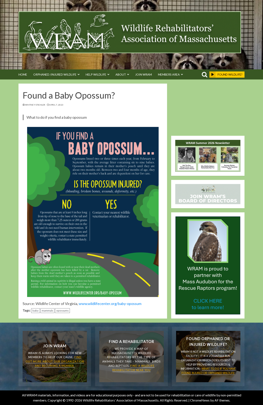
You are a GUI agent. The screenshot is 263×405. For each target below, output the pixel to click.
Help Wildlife (96, 74)
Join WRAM (143, 74)
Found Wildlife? (230, 74)
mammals (47, 310)
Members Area (169, 74)
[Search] (204, 75)
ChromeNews (200, 400)
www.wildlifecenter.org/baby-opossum (110, 303)
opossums (62, 310)
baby (35, 310)
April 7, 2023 (56, 105)
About (120, 74)
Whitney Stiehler (35, 105)
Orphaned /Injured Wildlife (54, 74)
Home (22, 74)
